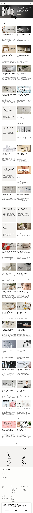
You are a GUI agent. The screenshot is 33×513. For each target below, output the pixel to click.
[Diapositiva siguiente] (19, 19)
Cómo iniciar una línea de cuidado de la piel (8, 154)
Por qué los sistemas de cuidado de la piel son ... (22, 74)
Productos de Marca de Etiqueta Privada (5, 484)
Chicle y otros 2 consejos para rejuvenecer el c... (9, 168)
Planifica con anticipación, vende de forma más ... (23, 195)
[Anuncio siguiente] (31, 1)
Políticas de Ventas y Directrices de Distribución (14, 489)
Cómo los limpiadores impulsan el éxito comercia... (23, 54)
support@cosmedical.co (24, 490)
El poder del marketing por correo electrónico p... (23, 272)
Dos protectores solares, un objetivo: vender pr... (23, 349)
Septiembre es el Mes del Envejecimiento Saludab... (23, 292)
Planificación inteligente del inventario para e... (8, 272)
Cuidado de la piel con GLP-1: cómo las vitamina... (23, 35)
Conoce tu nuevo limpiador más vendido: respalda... (8, 390)
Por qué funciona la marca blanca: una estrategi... (8, 370)
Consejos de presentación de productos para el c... (9, 292)
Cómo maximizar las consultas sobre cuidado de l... (24, 252)
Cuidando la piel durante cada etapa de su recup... (9, 74)
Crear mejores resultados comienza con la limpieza (22, 154)
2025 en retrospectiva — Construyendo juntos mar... (23, 232)
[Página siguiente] (19, 443)
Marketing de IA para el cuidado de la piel (22, 330)
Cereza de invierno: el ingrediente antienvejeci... (8, 128)
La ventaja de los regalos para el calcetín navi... (9, 252)
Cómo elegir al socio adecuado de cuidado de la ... (9, 195)
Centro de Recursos (5, 498)
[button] (2, 3)
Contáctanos (13, 492)
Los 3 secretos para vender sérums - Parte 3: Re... (9, 209)
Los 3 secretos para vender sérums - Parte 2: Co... (23, 209)
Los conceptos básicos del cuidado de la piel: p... (8, 35)
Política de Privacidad (12, 499)
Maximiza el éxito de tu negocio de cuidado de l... (8, 430)
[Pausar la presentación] (21, 19)
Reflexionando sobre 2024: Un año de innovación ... (24, 430)
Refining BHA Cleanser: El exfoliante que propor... (23, 115)
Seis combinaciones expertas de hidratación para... (23, 409)
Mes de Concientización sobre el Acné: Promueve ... (9, 349)
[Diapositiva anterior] (12, 19)
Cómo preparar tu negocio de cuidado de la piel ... (23, 370)
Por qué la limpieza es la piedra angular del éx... (7, 311)
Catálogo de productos (4, 496)
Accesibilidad (13, 501)
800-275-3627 (28, 486)
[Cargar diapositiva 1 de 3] (14, 18)
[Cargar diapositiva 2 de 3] (15, 18)
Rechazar (25, 510)
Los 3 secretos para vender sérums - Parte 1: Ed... (8, 226)
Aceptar (16, 510)
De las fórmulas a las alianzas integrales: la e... (9, 95)
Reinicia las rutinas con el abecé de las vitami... (23, 311)
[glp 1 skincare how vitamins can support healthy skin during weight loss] (16, 11)
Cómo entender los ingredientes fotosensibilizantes (7, 109)
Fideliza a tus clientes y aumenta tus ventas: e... (7, 330)
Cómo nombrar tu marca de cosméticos (23, 134)
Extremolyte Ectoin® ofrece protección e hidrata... (23, 176)
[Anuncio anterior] (1, 1)
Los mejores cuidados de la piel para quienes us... (23, 390)
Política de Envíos (13, 496)
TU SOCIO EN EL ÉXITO (7, 408)
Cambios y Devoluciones (13, 486)
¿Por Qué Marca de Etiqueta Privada (4, 487)
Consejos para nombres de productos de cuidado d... (23, 95)
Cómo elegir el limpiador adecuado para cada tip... (8, 54)
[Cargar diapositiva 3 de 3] (16, 18)
